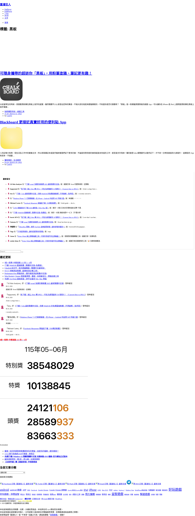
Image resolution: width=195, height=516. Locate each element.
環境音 (104, 494)
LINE (99, 490)
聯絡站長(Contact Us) (15, 499)
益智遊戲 (117, 494)
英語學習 (136, 494)
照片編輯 (90, 494)
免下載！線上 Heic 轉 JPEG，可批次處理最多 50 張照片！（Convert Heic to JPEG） (49, 189)
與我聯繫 (53, 515)
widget (116, 490)
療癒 (109, 494)
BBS (28, 490)
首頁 (6, 23)
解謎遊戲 (145, 494)
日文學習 (65, 494)
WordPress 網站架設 (141, 490)
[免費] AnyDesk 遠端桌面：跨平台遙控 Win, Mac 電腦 (26, 279)
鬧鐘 (160, 494)
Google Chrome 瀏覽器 (58, 490)
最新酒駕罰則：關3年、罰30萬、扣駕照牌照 (22, 459)
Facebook (34, 490)
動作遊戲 (158, 490)
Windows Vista (130, 490)
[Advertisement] (40, 51)
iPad (86, 490)
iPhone (93, 489)
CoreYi (9, 116)
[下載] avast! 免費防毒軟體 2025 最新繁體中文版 (42, 184)
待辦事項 (39, 494)
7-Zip (6, 13)
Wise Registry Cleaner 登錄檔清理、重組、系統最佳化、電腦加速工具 (32, 276)
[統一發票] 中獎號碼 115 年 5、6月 (18, 263)
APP (24, 490)
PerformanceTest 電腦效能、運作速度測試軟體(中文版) (26, 273)
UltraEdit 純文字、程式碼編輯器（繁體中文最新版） (25, 268)
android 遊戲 (16, 490)
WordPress (58, 499)
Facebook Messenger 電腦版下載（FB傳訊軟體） (40, 203)
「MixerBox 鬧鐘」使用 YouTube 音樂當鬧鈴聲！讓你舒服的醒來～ (41, 227)
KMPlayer (8, 11)
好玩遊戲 (175, 489)
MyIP (7, 15)
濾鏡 (82, 494)
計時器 (153, 494)
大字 (6, 18)
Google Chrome (43, 490)
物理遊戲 (98, 494)
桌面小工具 (76, 494)
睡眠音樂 (126, 494)
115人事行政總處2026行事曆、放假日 (19, 454)
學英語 (34, 494)
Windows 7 (122, 490)
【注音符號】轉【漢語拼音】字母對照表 (21, 462)
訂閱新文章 (36, 499)
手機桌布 (46, 494)
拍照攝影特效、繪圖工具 (14, 112)
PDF (111, 490)
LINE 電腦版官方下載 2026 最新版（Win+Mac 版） (30, 208)
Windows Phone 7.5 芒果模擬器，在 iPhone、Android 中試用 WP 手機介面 (38, 198)
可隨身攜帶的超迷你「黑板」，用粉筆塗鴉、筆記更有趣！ (46, 73)
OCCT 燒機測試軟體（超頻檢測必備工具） (22, 271)
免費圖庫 (151, 490)
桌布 (70, 494)
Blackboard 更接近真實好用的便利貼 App (33, 122)
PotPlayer (8, 9)
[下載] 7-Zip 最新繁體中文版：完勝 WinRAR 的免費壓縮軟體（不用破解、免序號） (45, 194)
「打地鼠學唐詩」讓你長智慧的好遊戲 (30, 231)
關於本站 (3, 499)
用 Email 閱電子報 (47, 499)
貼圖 (157, 494)
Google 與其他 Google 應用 (75, 490)
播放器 (59, 494)
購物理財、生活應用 (13, 160)
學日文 (22, 494)
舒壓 (131, 494)
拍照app (53, 494)
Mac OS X (105, 490)
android (4, 489)
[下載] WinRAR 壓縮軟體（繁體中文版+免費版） (29, 213)
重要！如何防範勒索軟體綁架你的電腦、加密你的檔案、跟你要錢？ (32, 451)
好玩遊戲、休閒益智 (9, 494)
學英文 (28, 494)
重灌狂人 (5, 4)
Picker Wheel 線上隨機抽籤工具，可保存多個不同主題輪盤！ (39, 236)
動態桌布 (165, 490)
